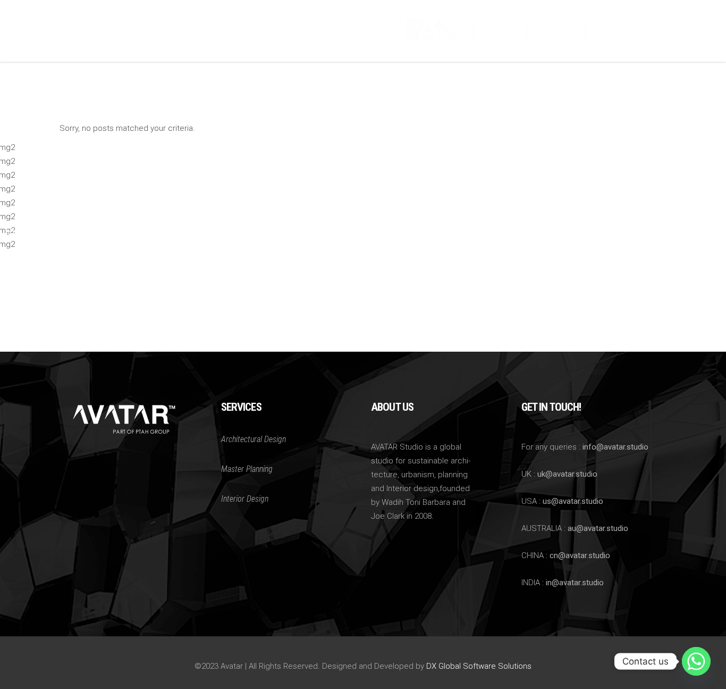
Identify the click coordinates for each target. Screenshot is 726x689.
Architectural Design (253, 439)
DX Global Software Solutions (478, 666)
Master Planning (247, 469)
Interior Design (244, 499)
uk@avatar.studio (567, 474)
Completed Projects (55, 232)
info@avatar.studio (615, 447)
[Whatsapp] (696, 661)
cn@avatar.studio (580, 555)
